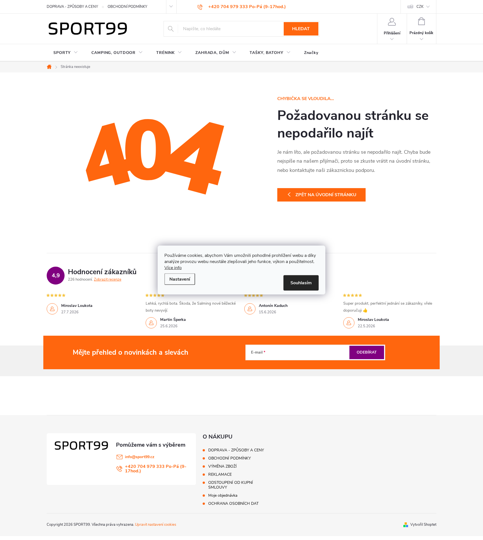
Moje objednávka (222, 495)
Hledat (301, 29)
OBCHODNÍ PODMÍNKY (127, 6)
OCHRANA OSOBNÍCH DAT (233, 503)
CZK (419, 6)
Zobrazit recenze (107, 279)
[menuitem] (66, 52)
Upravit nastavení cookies (155, 524)
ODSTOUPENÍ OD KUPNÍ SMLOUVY (230, 485)
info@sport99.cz (139, 457)
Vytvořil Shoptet (423, 524)
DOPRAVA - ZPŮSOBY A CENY (72, 6)
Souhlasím (301, 283)
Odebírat (367, 352)
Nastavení (179, 279)
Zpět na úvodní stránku (325, 195)
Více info (173, 268)
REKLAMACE (220, 474)
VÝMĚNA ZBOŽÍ (222, 466)
